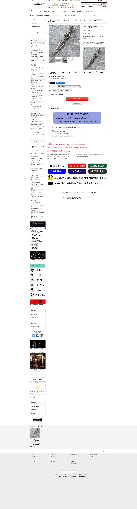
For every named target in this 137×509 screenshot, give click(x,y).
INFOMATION (73, 463)
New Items (33, 310)
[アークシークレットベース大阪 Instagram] (42, 335)
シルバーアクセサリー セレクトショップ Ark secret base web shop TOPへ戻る (77, 192)
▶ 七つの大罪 (34, 244)
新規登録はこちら (91, 6)
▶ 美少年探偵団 (34, 246)
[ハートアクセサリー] (37, 289)
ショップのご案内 (35, 326)
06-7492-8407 (55, 151)
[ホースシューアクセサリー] (37, 294)
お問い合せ (33, 413)
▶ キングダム (34, 234)
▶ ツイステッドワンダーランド (38, 231)
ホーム (33, 454)
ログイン (84, 6)
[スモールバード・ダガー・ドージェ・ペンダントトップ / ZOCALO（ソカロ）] (64, 41)
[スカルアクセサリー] (37, 270)
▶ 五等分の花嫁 (34, 248)
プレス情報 (33, 323)
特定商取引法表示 (35, 406)
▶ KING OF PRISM (35, 240)
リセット (104, 426)
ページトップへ (104, 451)
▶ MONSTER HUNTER (36, 241)
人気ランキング (34, 317)
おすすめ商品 (34, 314)
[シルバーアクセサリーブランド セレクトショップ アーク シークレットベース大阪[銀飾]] (38, 361)
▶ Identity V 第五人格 (36, 233)
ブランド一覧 (53, 454)
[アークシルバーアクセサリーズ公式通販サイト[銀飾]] (38, 343)
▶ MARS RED (34, 247)
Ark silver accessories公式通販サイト (37, 348)
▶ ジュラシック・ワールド (37, 235)
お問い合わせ (77, 103)
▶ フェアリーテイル (35, 243)
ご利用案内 (33, 409)
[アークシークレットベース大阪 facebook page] (38, 335)
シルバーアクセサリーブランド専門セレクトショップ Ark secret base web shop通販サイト (68, 476)
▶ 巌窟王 (33, 237)
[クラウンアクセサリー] (37, 284)
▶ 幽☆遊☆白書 (34, 238)
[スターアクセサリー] (37, 279)
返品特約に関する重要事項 (57, 94)
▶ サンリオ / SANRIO (36, 230)
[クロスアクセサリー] (37, 274)
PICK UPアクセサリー (36, 402)
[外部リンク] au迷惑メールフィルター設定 (57, 159)
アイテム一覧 (53, 456)
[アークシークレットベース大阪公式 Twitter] (34, 335)
